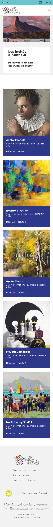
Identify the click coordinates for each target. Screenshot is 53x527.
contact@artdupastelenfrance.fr (31, 493)
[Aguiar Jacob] (26, 263)
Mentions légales (25, 480)
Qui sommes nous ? (26, 470)
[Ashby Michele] (26, 122)
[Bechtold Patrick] (26, 193)
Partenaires (21, 475)
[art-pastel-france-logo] (11, 10)
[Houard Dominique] (26, 334)
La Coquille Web (34, 517)
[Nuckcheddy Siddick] (26, 405)
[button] (5, 3)
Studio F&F (30, 514)
